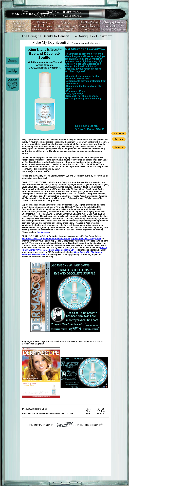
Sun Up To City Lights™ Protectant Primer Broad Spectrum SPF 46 (64, 249)
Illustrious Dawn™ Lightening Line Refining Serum (46, 238)
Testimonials (43, 232)
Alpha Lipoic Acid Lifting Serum (86, 238)
